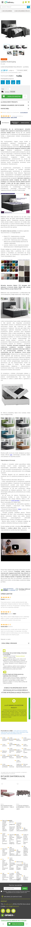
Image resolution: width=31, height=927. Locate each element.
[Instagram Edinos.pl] (8, 911)
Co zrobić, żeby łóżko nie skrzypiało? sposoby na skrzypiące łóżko (5, 864)
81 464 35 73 (8, 904)
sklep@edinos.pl (12, 906)
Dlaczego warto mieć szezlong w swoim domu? (4, 852)
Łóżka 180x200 (18, 745)
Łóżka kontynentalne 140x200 (27, 739)
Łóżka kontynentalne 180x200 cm (13, 750)
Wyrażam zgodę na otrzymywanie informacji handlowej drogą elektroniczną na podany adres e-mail (16, 892)
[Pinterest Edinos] (13, 911)
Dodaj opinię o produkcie (9, 643)
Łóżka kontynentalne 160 (13, 744)
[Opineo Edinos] (8, 915)
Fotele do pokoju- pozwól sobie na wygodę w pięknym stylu (25, 839)
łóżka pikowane (15, 500)
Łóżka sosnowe (11, 766)
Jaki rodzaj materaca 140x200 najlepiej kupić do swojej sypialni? (25, 851)
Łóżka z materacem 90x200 (19, 751)
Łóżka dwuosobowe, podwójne (6, 765)
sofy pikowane (11, 732)
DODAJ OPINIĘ (14, 117)
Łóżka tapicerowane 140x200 (19, 756)
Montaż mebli (5, 108)
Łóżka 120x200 (25, 757)
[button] (15, 924)
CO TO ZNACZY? (24, 112)
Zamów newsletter (15, 885)
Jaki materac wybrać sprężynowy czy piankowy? (5, 876)
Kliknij (19, 509)
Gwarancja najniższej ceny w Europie (12, 105)
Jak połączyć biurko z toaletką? (25, 877)
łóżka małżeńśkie (20, 732)
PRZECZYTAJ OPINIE (5, 117)
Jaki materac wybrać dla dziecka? (18, 853)
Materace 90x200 (4, 751)
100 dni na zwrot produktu (9, 102)
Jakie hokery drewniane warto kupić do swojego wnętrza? (19, 876)
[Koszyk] (29, 2)
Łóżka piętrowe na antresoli (20, 730)
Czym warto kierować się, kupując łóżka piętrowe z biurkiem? (4, 838)
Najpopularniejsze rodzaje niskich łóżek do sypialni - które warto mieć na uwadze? (6, 825)
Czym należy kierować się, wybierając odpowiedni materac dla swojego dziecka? (12, 863)
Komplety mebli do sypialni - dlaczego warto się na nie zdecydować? (20, 826)
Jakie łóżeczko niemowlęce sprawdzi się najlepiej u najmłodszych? (13, 851)
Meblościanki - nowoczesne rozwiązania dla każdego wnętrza (19, 865)
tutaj (11, 454)
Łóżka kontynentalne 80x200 (5, 756)
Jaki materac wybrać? (25, 829)
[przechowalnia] (26, 2)
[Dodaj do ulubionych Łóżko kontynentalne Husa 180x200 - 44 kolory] (25, 96)
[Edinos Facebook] (3, 911)
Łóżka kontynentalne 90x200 (13, 739)
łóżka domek (4, 732)
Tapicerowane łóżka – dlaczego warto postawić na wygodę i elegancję (13, 839)
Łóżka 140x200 (4, 745)
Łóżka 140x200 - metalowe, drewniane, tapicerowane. (20, 763)
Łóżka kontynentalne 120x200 (5, 739)
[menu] (23, 2)
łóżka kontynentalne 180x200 (14, 733)
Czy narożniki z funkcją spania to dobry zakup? (25, 866)
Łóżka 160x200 (18, 740)
